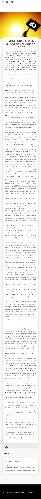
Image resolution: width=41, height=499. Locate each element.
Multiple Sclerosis (29, 100)
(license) (23, 437)
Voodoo (30, 112)
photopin (19, 437)
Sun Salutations (24, 267)
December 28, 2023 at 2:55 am (14, 461)
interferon (17, 184)
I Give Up (13, 437)
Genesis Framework (31, 492)
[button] (1, 10)
